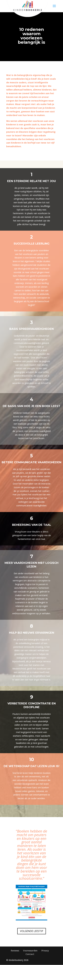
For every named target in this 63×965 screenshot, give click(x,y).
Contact (30, 954)
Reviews (15, 950)
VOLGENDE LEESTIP (31, 931)
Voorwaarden (30, 950)
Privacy (45, 950)
